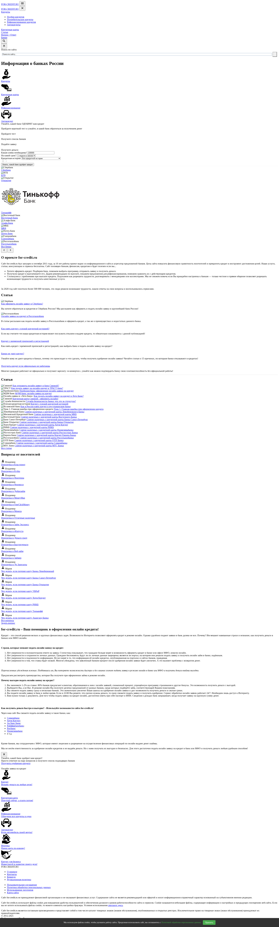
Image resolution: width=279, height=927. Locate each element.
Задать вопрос (8, 623)
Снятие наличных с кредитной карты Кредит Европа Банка (46, 435)
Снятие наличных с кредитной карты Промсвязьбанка (46, 430)
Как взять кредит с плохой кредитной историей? (25, 328)
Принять (209, 922)
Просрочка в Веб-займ (12, 551)
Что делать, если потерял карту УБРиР (20, 591)
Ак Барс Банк (13, 723)
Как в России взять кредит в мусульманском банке (45, 406)
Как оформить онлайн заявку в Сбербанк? (22, 304)
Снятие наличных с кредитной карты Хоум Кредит (42, 425)
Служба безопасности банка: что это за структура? (51, 401)
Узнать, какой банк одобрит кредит (17, 164)
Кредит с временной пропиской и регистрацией (25, 341)
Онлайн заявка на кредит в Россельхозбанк (22, 316)
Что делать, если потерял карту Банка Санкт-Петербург (28, 578)
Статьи (4, 32)
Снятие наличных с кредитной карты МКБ (55, 414)
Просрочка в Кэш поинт (13, 464)
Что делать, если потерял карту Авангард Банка (25, 618)
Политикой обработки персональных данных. (181, 922)
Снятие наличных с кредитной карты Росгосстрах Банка (50, 432)
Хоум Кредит (13, 720)
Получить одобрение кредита (15, 763)
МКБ (3, 228)
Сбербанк (6, 170)
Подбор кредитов (15, 17)
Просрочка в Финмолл (12, 484)
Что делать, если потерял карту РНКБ (20, 604)
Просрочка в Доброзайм (13, 491)
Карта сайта (13, 892)
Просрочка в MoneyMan (13, 498)
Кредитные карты (10, 29)
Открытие (6, 180)
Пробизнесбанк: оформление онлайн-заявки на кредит (46, 391)
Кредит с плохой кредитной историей (49, 404)
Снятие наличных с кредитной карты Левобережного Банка (54, 411)
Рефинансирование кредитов (21, 22)
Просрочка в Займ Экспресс (15, 524)
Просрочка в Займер (11, 558)
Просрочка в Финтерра (12, 478)
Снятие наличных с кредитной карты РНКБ (32, 427)
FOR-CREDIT (10, 4)
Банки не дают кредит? (12, 353)
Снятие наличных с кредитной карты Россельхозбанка (46, 438)
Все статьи (6, 448)
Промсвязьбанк (14, 731)
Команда (11, 877)
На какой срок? (8, 155)
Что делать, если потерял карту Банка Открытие (25, 584)
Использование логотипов (20, 890)
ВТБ (3, 175)
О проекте (12, 871)
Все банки (6, 246)
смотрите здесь (115, 905)
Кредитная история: (11, 158)
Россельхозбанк (9, 244)
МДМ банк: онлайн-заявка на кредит (33, 393)
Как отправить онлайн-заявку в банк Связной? (35, 385)
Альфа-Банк (7, 223)
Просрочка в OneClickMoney (15, 504)
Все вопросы (7, 620)
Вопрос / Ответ (8, 35)
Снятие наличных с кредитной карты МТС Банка (39, 445)
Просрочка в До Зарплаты (14, 564)
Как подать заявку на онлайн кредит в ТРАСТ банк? (37, 388)
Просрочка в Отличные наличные (18, 518)
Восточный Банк (9, 218)
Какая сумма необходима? (14, 152)
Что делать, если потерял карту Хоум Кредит (23, 598)
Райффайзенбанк (15, 726)
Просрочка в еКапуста (12, 531)
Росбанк (11, 728)
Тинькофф (6, 212)
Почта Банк (7, 233)
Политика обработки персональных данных (29, 887)
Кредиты (5, 12)
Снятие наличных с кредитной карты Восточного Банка (49, 417)
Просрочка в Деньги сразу (14, 538)
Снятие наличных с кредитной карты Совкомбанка (41, 443)
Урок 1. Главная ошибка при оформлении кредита (78, 409)
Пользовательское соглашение (22, 885)
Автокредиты (13, 24)
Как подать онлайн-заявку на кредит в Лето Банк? (59, 396)
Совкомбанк (13, 718)
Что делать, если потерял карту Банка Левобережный (27, 571)
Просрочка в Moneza (11, 511)
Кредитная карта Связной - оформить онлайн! (35, 398)
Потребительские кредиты (20, 19)
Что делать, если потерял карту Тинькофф (22, 611)
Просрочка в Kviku (10, 471)
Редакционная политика (19, 879)
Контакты (12, 874)
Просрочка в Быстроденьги (14, 544)
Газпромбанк (7, 238)
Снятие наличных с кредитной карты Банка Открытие (46, 422)
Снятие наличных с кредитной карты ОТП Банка (39, 440)
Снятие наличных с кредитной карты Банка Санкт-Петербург (57, 419)
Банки (4, 37)
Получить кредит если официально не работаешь (25, 366)
